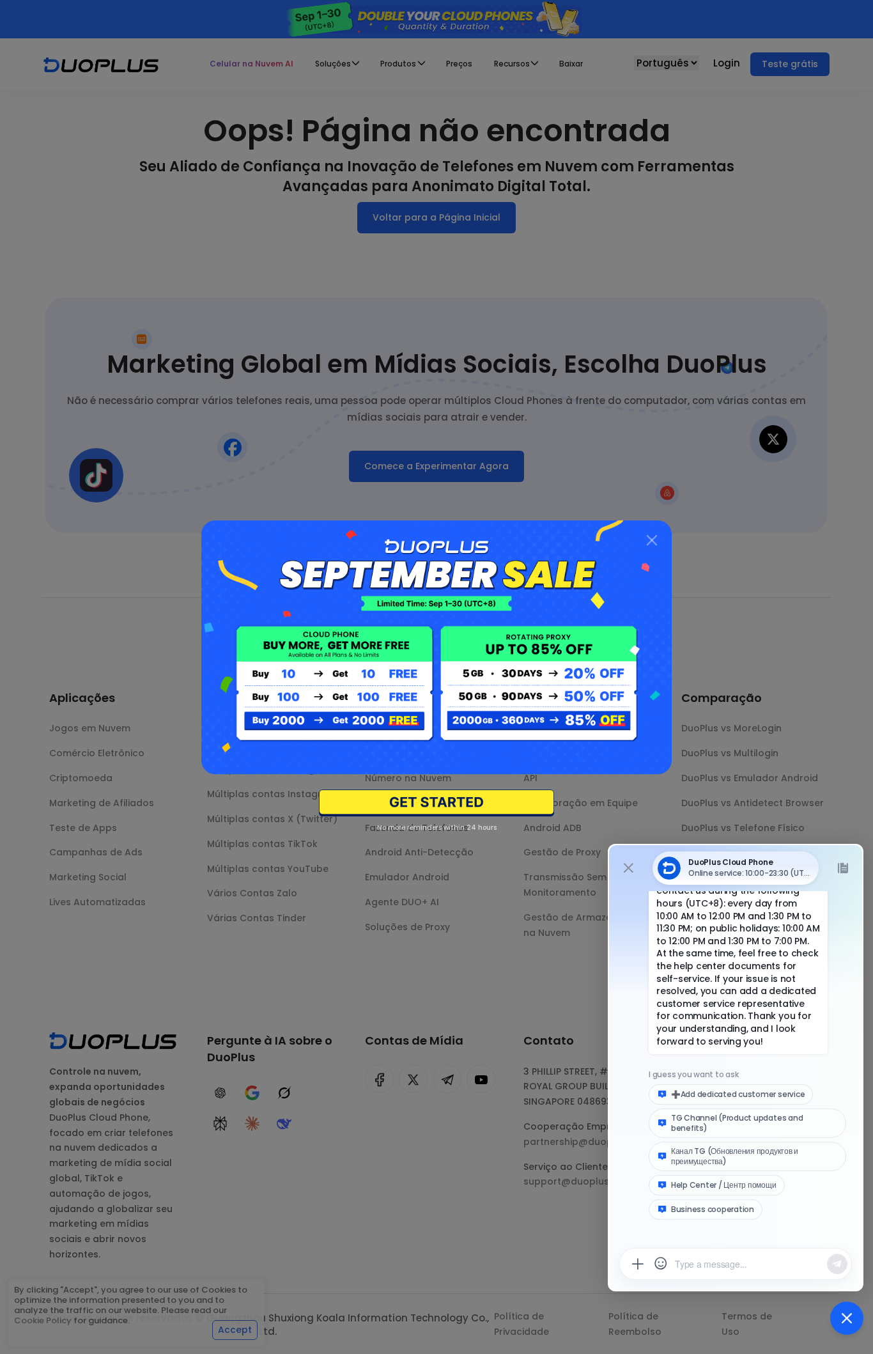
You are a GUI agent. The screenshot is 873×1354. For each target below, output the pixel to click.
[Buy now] (436, 803)
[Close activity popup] (651, 540)
